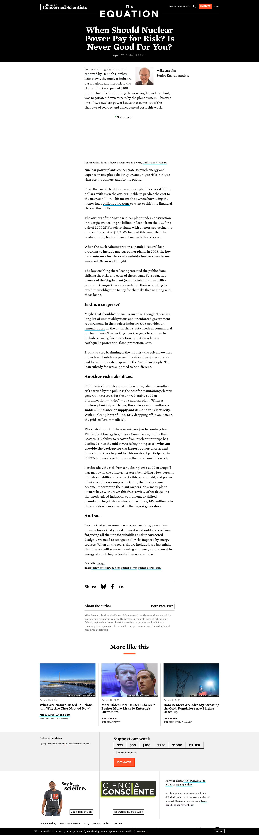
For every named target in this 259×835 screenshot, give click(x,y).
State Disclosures (70, 823)
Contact (117, 823)
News (96, 823)
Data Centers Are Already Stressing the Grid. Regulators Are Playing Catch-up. (191, 708)
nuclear (116, 567)
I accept (219, 831)
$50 (133, 745)
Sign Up (172, 6)
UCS (65, 744)
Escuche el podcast (128, 812)
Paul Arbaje (109, 718)
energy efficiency (100, 567)
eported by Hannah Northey (106, 74)
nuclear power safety (149, 567)
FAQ (86, 823)
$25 (120, 745)
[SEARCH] (194, 6)
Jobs (106, 823)
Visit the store (81, 812)
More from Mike (162, 606)
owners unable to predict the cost (141, 194)
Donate (205, 6)
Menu (216, 6)
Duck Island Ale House (155, 162)
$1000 (177, 745)
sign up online (184, 784)
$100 (146, 745)
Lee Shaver (170, 718)
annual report (95, 328)
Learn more (140, 831)
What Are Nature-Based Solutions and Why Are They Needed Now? (66, 706)
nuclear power (129, 567)
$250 (161, 745)
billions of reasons (116, 203)
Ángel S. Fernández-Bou (55, 715)
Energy (101, 563)
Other (194, 745)
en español (184, 6)
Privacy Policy (48, 823)
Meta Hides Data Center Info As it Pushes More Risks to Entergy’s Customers (128, 708)
